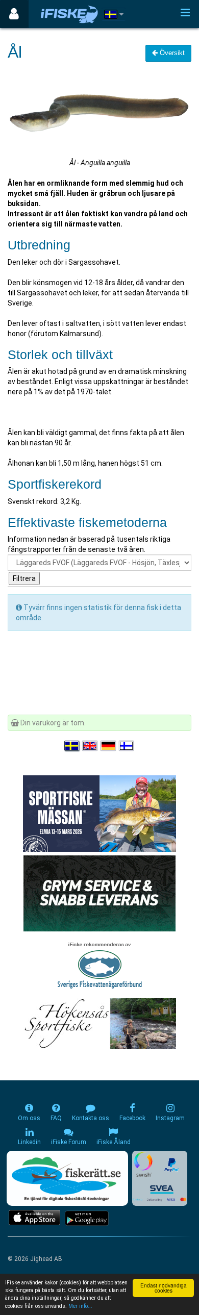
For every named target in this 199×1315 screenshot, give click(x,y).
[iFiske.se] (69, 14)
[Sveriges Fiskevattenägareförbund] (100, 964)
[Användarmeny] (14, 14)
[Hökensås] (99, 1023)
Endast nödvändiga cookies (163, 1287)
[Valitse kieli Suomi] (127, 746)
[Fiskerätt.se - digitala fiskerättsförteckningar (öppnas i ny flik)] (67, 1178)
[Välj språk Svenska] (72, 746)
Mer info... (80, 1306)
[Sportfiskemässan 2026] (99, 812)
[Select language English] (90, 746)
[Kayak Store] (99, 892)
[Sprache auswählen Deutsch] (109, 746)
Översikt (171, 53)
